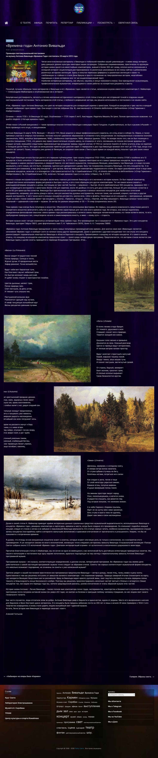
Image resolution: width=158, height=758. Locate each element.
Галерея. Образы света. (141, 677)
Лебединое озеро (84, 698)
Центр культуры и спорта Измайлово (22, 718)
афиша (74, 706)
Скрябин (72, 702)
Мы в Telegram (114, 706)
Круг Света (10, 698)
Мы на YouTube (115, 717)
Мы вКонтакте (114, 701)
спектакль (62, 728)
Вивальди (78, 692)
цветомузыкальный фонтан (75, 733)
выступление (92, 706)
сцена (71, 727)
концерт (63, 716)
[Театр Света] (6, 22)
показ (91, 716)
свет (79, 722)
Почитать (51, 23)
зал (65, 711)
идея (79, 711)
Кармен (72, 697)
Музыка (94, 698)
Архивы (111, 692)
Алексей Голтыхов (18, 50)
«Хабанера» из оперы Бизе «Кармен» (23, 676)
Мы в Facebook (115, 711)
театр (89, 727)
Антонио (67, 693)
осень (85, 717)
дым (59, 711)
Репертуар (67, 23)
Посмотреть (105, 23)
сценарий (80, 728)
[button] (93, 23)
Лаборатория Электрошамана (18, 703)
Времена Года (92, 693)
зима (71, 711)
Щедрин (68, 706)
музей (73, 717)
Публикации (84, 23)
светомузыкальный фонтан (92, 722)
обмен (79, 717)
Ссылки (80, 702)
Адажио (59, 693)
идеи (75, 711)
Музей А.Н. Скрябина (15, 708)
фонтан (61, 732)
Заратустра (61, 698)
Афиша (38, 23)
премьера (60, 722)
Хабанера (94, 702)
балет (80, 706)
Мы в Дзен (113, 722)
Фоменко (87, 702)
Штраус (60, 706)
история (85, 711)
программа (69, 722)
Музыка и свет (62, 702)
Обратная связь (128, 23)
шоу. (89, 732)
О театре (25, 23)
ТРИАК (8, 713)
